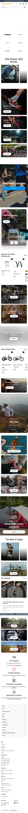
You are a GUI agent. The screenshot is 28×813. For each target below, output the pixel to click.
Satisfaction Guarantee (5, 762)
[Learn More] (14, 647)
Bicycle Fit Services (4, 791)
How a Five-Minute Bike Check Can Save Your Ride (13, 602)
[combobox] (14, 7)
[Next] (24, 28)
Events (2, 772)
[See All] (14, 623)
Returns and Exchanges (5, 758)
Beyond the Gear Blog (5, 783)
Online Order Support (5, 763)
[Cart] (23, 4)
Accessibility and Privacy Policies (7, 778)
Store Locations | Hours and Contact (8, 750)
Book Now (14, 637)
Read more (5, 610)
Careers (2, 752)
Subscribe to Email (4, 796)
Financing (3, 780)
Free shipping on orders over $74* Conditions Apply (13, 0)
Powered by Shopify (13, 810)
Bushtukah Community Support (7, 770)
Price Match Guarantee (5, 760)
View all (25, 255)
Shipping (2, 757)
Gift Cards (3, 744)
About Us (2, 749)
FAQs (2, 781)
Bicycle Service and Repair (6, 789)
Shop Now (13, 338)
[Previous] (22, 28)
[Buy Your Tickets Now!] (14, 445)
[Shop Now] (14, 294)
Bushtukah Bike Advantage (6, 785)
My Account (3, 765)
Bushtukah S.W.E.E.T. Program (6, 773)
